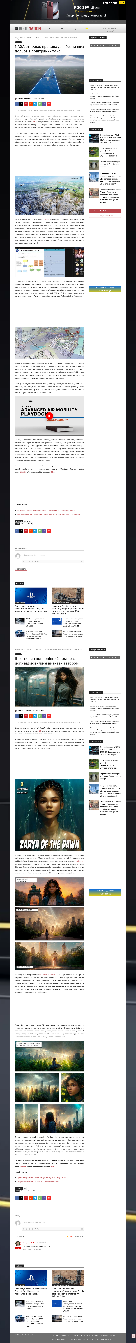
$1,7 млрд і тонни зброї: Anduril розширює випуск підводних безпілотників (73, 634)
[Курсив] (26, 561)
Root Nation (19, 37)
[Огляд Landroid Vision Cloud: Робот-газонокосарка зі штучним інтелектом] (94, 151)
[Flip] (49, 104)
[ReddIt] (31, 104)
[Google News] (118, 45)
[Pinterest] (26, 104)
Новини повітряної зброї (60, 602)
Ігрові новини (20, 602)
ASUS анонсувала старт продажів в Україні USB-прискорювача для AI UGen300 (104, 87)
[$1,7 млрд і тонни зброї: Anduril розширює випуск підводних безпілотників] (57, 633)
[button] (75, 29)
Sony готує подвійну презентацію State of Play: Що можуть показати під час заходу (31, 608)
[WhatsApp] (40, 104)
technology (27, 521)
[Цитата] (35, 561)
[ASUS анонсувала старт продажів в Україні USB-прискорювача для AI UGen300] (19, 621)
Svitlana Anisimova (24, 99)
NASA (35, 121)
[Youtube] (115, 45)
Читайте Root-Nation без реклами (105, 211)
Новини (28, 37)
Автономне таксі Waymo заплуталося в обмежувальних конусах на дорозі (46, 510)
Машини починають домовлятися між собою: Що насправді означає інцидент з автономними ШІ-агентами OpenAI (110, 179)
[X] (21, 104)
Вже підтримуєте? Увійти (105, 216)
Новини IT (37, 37)
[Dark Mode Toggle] (134, 1336)
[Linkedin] (103, 45)
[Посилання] (38, 561)
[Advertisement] (49, 161)
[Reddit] (106, 45)
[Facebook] (17, 104)
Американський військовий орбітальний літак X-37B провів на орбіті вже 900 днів (48, 514)
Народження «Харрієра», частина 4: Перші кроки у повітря (110, 164)
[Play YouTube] (49, 416)
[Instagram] (109, 45)
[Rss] (91, 45)
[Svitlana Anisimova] (16, 99)
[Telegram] (35, 104)
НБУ (52, 472)
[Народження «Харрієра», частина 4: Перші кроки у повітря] (94, 165)
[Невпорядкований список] (32, 561)
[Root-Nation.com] (28, 28)
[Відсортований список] (29, 561)
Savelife (23, 472)
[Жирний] (24, 561)
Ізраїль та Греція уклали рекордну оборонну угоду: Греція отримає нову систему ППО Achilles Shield (68, 610)
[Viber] (44, 104)
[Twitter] (94, 45)
